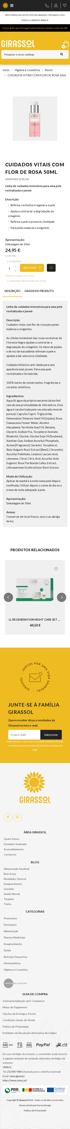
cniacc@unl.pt (17, 1076)
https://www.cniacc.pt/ (15, 1080)
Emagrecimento (13, 883)
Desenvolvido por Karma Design (35, 1105)
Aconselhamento (14, 849)
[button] (8, 597)
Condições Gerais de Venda (19, 1020)
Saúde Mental (12, 893)
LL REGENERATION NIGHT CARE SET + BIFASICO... (35, 619)
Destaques (10, 924)
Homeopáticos (12, 963)
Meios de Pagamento (15, 1007)
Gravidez (9, 888)
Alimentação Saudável (16, 868)
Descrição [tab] (12, 291)
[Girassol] (25, 43)
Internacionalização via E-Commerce (24, 1000)
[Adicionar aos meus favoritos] (51, 268)
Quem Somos (11, 838)
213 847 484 (14, 1071)
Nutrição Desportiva (15, 956)
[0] (65, 43)
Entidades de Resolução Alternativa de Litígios (30, 1032)
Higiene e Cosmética (16, 969)
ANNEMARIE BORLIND (17, 179)
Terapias (9, 898)
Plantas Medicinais (14, 937)
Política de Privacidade (16, 1026)
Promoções (10, 918)
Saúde (7, 950)
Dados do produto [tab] (39, 291)
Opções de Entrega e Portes (19, 1013)
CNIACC (7, 1067)
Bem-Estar (10, 873)
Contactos (10, 854)
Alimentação (11, 931)
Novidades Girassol (15, 878)
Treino (7, 904)
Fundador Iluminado (15, 844)
